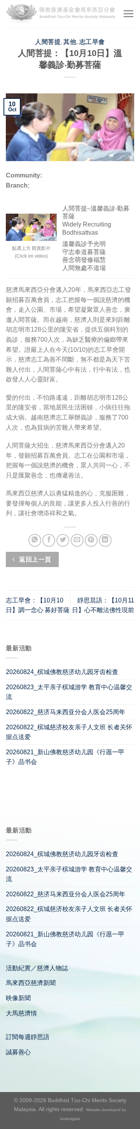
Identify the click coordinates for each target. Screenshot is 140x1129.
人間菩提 (48, 42)
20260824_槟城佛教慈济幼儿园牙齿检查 (62, 672)
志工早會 (92, 42)
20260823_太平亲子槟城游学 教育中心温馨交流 (69, 692)
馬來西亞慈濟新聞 (31, 983)
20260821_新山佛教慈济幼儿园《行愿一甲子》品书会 (65, 757)
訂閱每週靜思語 (27, 1037)
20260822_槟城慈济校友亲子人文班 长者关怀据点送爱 (69, 732)
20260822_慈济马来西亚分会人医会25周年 (65, 712)
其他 (69, 42)
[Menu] (128, 14)
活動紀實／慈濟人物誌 (37, 968)
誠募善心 (18, 1052)
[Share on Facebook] (48, 540)
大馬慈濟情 (21, 1013)
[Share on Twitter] (62, 540)
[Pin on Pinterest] (91, 540)
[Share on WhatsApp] (34, 540)
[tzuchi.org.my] (61, 13)
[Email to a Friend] (77, 540)
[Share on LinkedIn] (105, 540)
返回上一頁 (34, 559)
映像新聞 (18, 998)
